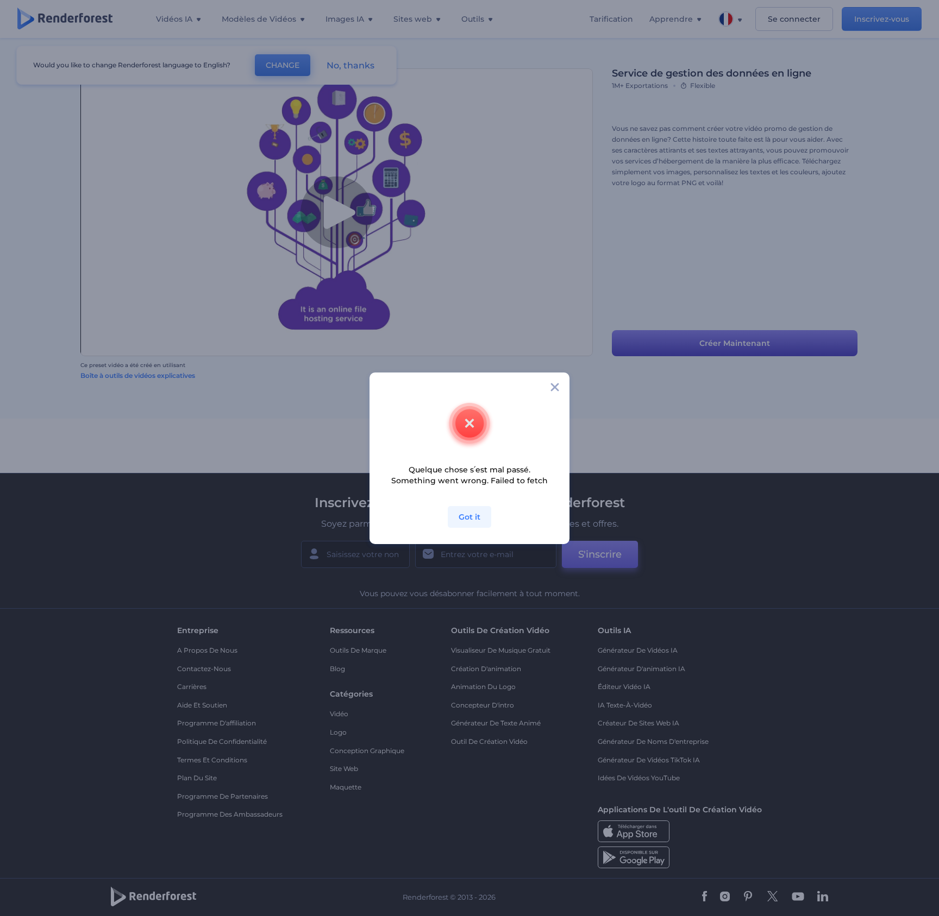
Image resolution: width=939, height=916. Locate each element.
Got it (469, 517)
